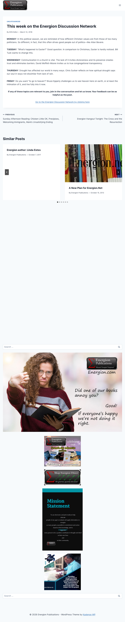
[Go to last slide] (7, 172)
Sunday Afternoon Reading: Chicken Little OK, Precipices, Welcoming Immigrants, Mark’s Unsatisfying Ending (31, 118)
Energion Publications (17, 155)
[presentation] (93, 163)
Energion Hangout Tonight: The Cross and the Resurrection (99, 118)
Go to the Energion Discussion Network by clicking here (62, 102)
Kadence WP (89, 614)
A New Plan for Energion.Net (85, 188)
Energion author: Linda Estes (24, 150)
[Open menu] (120, 5)
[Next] (118, 172)
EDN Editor (13, 32)
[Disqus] (62, 246)
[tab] (57, 202)
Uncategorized (13, 21)
